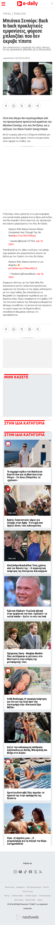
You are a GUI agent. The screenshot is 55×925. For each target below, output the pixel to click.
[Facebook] (6, 106)
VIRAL (7, 13)
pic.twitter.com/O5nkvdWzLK (22, 268)
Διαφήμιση (20, 887)
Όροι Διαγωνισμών (34, 887)
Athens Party (30, 900)
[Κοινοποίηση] (37, 106)
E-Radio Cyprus (31, 896)
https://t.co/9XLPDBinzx (24, 235)
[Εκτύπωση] (30, 106)
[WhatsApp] (14, 106)
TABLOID (20, 13)
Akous (40, 900)
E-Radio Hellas (17, 896)
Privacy (46, 887)
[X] (22, 106)
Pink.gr (7, 896)
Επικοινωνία (10, 887)
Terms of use (27, 891)
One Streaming (45, 896)
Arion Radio (19, 900)
